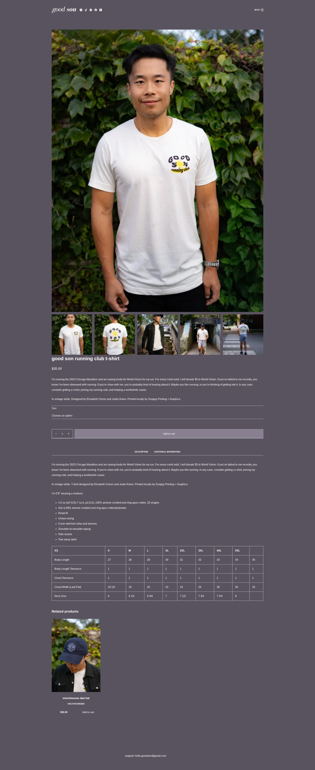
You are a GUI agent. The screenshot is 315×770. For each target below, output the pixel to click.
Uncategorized (76, 704)
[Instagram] (81, 10)
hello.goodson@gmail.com (150, 755)
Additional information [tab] (167, 452)
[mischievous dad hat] (76, 655)
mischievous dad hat (76, 698)
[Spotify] (91, 10)
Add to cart (169, 433)
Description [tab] (141, 452)
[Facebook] (95, 10)
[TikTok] (86, 10)
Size (54, 408)
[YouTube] (100, 10)
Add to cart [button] (88, 712)
